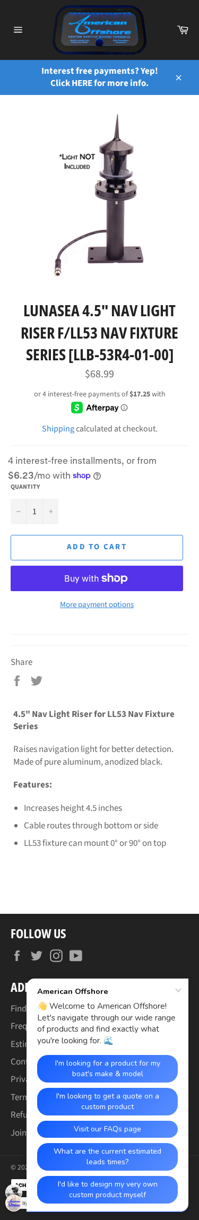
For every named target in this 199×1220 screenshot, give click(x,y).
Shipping (58, 429)
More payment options (97, 605)
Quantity (25, 487)
